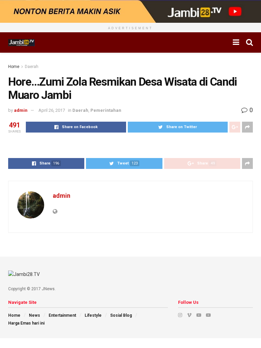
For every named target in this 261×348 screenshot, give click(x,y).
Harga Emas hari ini (26, 323)
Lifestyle (93, 315)
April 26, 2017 (51, 110)
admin (21, 110)
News (34, 315)
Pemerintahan (105, 110)
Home (13, 66)
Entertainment (62, 315)
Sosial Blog (121, 315)
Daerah (31, 66)
